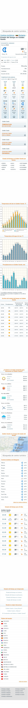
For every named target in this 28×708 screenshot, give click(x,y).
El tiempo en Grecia (19, 692)
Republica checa (8, 664)
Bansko (3, 465)
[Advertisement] (14, 15)
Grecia (6, 642)
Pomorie (3, 489)
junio (12, 165)
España (6, 638)
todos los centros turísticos (20, 502)
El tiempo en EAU (19, 690)
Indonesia (6, 647)
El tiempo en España (6, 694)
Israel (5, 650)
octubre (22, 165)
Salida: (5, 60)
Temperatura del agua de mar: (8, 57)
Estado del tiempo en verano (14, 597)
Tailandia (6, 671)
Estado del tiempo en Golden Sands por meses (14, 159)
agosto (13, 169)
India (5, 645)
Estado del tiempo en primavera (14, 595)
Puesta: (13, 60)
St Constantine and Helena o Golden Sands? (14, 613)
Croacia (6, 628)
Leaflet (21, 451)
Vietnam (6, 679)
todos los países (23, 681)
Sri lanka (6, 669)
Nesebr (3, 483)
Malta (5, 657)
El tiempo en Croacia (19, 694)
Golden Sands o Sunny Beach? (14, 608)
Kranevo (3, 481)
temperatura (7, 125)
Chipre (6, 626)
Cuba (5, 630)
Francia (6, 640)
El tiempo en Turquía (6, 690)
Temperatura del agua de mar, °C (13, 236)
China (5, 623)
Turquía (6, 676)
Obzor (2, 486)
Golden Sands (5, 475)
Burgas (3, 468)
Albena (3, 462)
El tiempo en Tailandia (20, 689)
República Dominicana (10, 667)
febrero (4, 165)
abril (3, 169)
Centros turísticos (7, 35)
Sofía (2, 499)
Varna (2, 470)
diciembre (23, 169)
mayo (12, 163)
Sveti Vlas (3, 494)
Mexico (6, 659)
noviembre (23, 167)
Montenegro (7, 662)
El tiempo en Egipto (6, 689)
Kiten (2, 478)
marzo (4, 167)
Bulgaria (22, 35)
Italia (5, 652)
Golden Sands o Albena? (13, 611)
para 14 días (7, 143)
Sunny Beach (4, 497)
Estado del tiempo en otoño (14, 600)
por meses (7, 152)
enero (4, 163)
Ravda (3, 491)
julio (12, 167)
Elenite (3, 473)
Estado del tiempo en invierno (14, 592)
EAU (5, 633)
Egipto (6, 635)
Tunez (5, 674)
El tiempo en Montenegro (7, 696)
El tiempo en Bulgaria (6, 692)
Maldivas (6, 654)
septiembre (4, 79)
